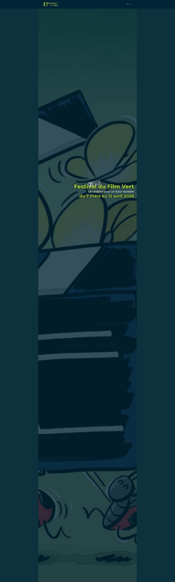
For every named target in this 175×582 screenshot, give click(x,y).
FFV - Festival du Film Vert (50, 4)
